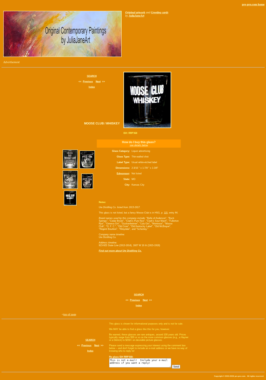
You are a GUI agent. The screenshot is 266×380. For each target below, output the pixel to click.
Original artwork (135, 12)
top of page (69, 314)
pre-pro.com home (253, 4)
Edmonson (123, 173)
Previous (88, 81)
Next (98, 81)
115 (166, 212)
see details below (139, 145)
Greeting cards (159, 12)
